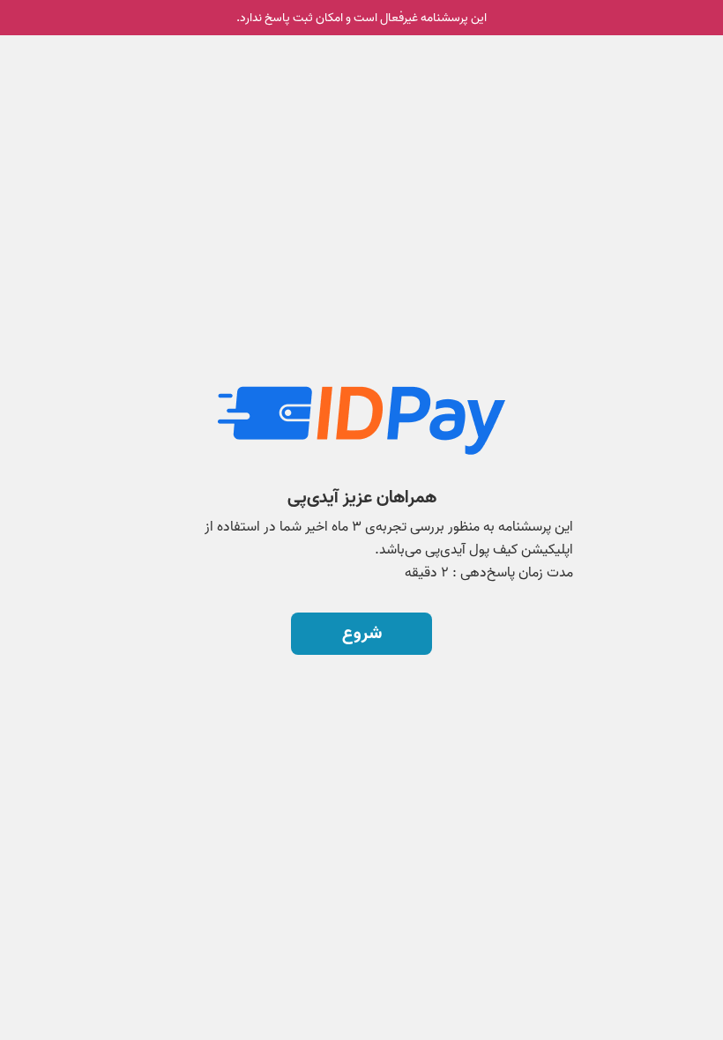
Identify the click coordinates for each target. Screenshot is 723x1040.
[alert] (361, 17)
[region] (361, 457)
